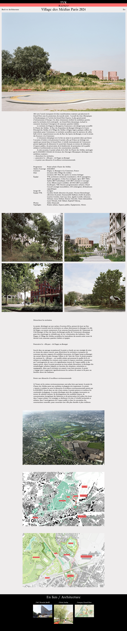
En (124, 9)
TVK (63, 2)
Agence (63, 6)
